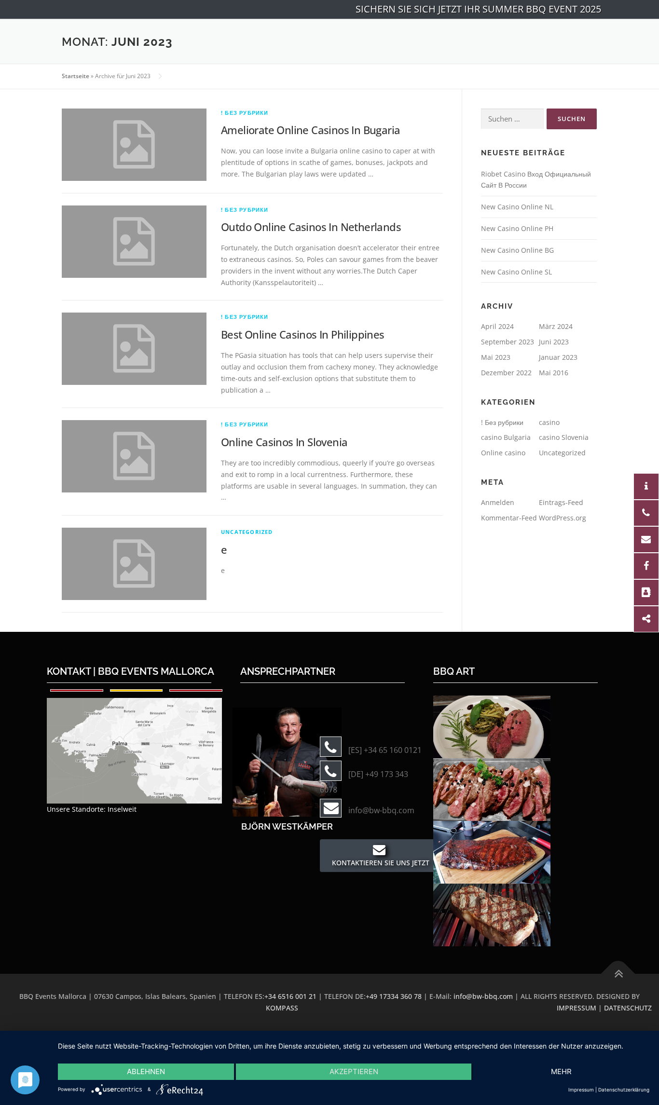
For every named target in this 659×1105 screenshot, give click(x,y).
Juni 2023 (554, 341)
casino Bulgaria (506, 437)
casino (549, 422)
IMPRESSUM (576, 1007)
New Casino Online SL (516, 271)
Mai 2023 (495, 357)
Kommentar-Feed (509, 517)
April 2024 (497, 326)
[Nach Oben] (618, 974)
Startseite (75, 76)
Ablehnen (146, 1071)
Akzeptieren (354, 1071)
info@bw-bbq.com (381, 810)
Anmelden (497, 502)
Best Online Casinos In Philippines (302, 334)
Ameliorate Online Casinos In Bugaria (310, 130)
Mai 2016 (553, 372)
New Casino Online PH (517, 228)
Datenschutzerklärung (623, 1089)
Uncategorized (247, 531)
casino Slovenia (564, 437)
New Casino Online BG (517, 250)
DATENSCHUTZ (628, 1007)
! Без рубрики (245, 112)
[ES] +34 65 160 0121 (385, 750)
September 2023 (507, 341)
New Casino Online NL (517, 206)
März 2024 (556, 326)
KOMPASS (282, 1007)
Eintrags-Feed (561, 502)
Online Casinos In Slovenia (284, 442)
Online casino (503, 452)
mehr (561, 1071)
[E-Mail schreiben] (287, 761)
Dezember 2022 (506, 372)
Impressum (581, 1089)
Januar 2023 (558, 357)
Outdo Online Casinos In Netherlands (311, 226)
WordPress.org (562, 517)
